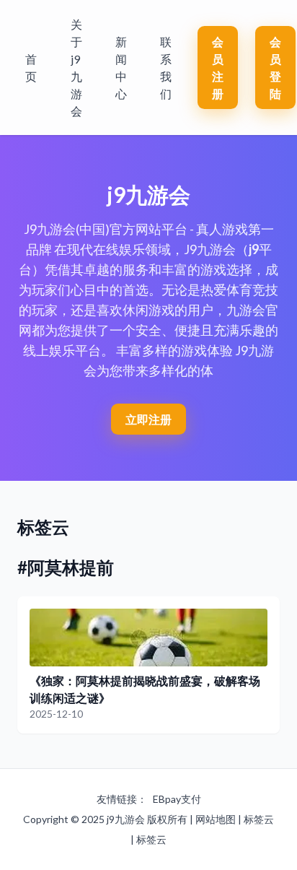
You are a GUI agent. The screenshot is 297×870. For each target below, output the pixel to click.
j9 (254, 249)
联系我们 (166, 67)
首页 (31, 67)
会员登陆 (275, 67)
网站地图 (215, 819)
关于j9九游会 (76, 67)
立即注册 (148, 419)
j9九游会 (126, 819)
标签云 (259, 819)
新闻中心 (121, 67)
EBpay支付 (177, 799)
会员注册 (217, 67)
